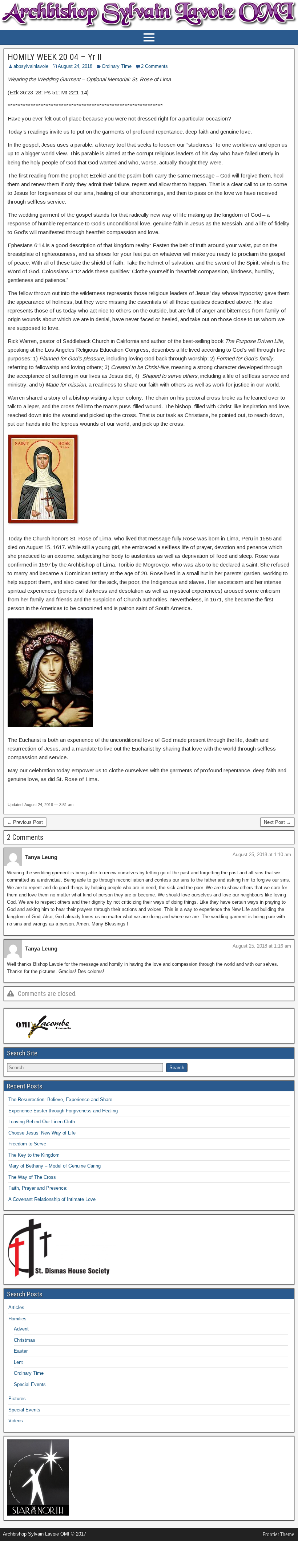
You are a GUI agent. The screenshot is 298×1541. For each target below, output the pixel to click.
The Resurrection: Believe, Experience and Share (60, 1099)
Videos (15, 1420)
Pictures (17, 1398)
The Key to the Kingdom (34, 1155)
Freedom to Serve (27, 1143)
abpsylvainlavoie (30, 66)
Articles (16, 1307)
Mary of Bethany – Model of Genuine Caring (54, 1166)
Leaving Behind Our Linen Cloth (41, 1121)
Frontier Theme (278, 1534)
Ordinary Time (117, 66)
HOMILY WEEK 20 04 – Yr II (55, 57)
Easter (21, 1351)
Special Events (30, 1384)
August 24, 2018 (75, 66)
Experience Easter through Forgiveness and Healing (63, 1110)
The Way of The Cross (32, 1177)
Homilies (17, 1318)
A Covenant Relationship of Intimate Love (52, 1199)
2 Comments (154, 66)
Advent (21, 1329)
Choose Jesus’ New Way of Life (42, 1133)
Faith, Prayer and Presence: (38, 1188)
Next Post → (277, 822)
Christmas (24, 1340)
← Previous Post (25, 822)
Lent (18, 1362)
